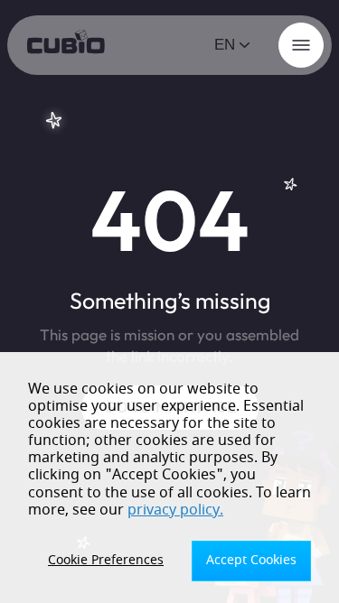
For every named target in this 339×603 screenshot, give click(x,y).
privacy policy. (175, 510)
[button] (232, 45)
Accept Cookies (251, 560)
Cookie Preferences (106, 560)
